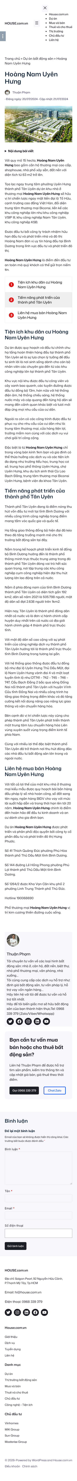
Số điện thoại (14, 1225)
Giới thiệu (11, 1337)
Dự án (9, 1374)
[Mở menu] (37, 23)
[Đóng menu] (45, 8)
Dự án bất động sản (38, 58)
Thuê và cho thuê (16, 1392)
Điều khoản (12, 1466)
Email (10, 1208)
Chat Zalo (54, 1090)
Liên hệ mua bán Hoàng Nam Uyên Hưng (42, 315)
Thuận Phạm (18, 954)
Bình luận (12, 1149)
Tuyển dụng (13, 1349)
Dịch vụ (10, 1343)
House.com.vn (62, 1460)
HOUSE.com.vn (16, 23)
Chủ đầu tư (12, 1398)
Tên (8, 1191)
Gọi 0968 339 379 (24, 1090)
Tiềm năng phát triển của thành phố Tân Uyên (39, 300)
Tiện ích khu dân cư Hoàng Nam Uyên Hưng (40, 284)
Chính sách (29, 1466)
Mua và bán (13, 1386)
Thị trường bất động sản (21, 1380)
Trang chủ (12, 58)
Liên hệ (9, 1355)
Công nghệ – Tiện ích (19, 1405)
